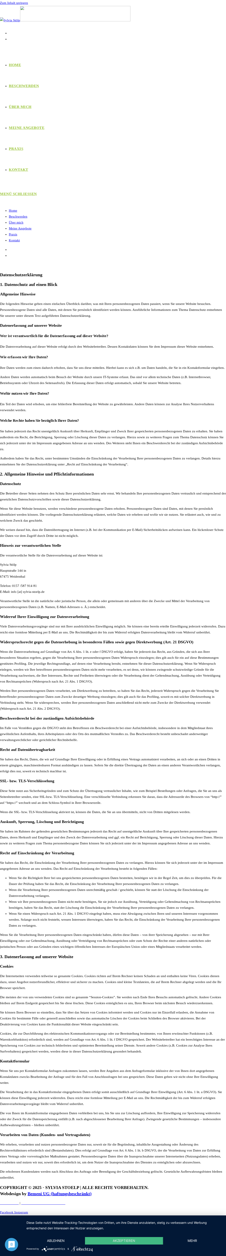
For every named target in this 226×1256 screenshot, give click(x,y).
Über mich (16, 222)
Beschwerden (18, 216)
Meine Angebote (20, 228)
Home (13, 210)
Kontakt (14, 240)
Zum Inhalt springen (14, 3)
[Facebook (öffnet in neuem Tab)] (11, 33)
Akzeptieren (124, 1241)
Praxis (13, 234)
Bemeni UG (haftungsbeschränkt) (60, 1193)
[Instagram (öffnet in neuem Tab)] (11, 39)
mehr (192, 1241)
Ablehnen (55, 1241)
